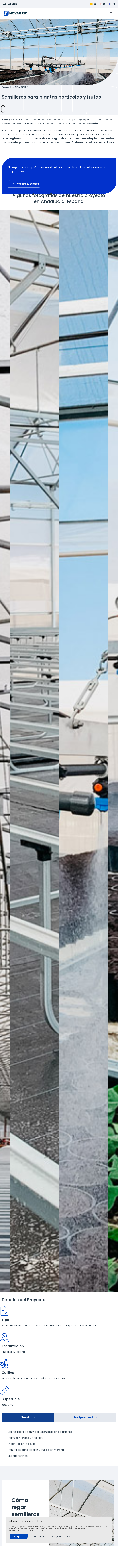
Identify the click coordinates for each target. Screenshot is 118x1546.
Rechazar (39, 1536)
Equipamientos (85, 1417)
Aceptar (18, 1536)
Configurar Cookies (60, 1536)
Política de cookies (36, 1530)
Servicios (28, 1417)
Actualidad (10, 4)
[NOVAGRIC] (15, 12)
